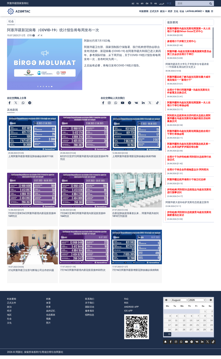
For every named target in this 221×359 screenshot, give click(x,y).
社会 (182, 11)
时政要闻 (143, 11)
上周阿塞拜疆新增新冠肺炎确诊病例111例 (30, 156)
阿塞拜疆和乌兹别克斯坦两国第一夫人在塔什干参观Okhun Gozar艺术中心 (188, 30)
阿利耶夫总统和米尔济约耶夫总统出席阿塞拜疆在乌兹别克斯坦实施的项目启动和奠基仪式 (188, 118)
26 (184, 329)
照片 (48, 322)
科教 (48, 299)
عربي (161, 3)
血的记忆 (50, 310)
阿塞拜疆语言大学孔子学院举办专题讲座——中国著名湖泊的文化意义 (187, 65)
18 (176, 325)
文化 (176, 11)
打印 (29, 35)
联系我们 (89, 299)
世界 (48, 307)
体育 (48, 302)
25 (176, 329)
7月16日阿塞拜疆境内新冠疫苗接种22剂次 (83, 270)
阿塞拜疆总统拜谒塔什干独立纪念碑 (186, 179)
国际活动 (89, 307)
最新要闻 (172, 22)
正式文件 (154, 11)
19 (184, 325)
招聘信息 (89, 314)
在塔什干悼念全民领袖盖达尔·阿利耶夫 (188, 169)
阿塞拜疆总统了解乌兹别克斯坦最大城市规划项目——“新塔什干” (188, 78)
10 (169, 320)
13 (191, 320)
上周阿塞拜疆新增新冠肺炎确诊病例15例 (134, 156)
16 (211, 320)
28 (197, 329)
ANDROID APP (131, 307)
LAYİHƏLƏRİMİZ (194, 11)
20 (191, 325)
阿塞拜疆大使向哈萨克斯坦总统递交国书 (187, 202)
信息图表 (50, 314)
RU (138, 3)
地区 (9, 314)
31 (169, 334)
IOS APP (128, 310)
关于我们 (89, 302)
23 (211, 325)
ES (155, 3)
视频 (207, 11)
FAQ (126, 299)
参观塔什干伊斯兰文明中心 (181, 41)
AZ (133, 3)
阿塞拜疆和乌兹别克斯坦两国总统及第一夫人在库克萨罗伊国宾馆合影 (188, 145)
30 (211, 329)
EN (142, 3)
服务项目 (89, 310)
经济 (170, 11)
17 (169, 325)
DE (147, 3)
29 (204, 329)
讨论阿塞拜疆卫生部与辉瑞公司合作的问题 (31, 270)
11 (176, 320)
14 (197, 320)
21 (197, 325)
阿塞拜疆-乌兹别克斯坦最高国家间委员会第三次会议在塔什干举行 (189, 53)
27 (191, 329)
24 (169, 329)
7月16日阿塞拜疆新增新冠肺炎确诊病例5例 (135, 270)
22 (204, 325)
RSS (126, 302)
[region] (190, 124)
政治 (162, 11)
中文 (169, 3)
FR (151, 3)
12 (184, 320)
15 (204, 320)
